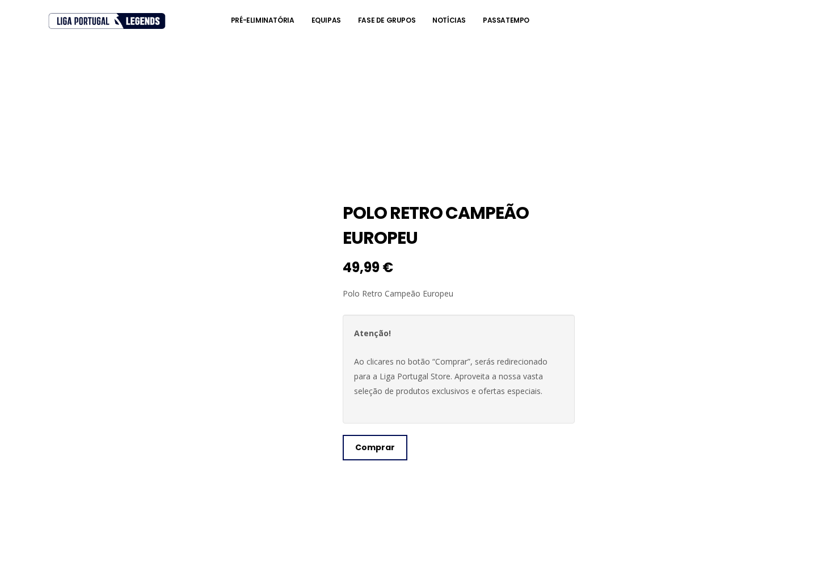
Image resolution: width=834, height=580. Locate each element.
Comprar (375, 447)
